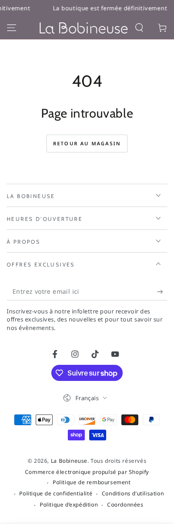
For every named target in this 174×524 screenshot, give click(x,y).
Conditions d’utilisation (133, 493)
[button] (139, 27)
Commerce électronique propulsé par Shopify (87, 472)
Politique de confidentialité (55, 493)
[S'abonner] (162, 291)
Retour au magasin (87, 143)
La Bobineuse (69, 461)
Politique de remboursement (92, 482)
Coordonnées (125, 504)
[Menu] (11, 27)
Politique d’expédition (69, 504)
